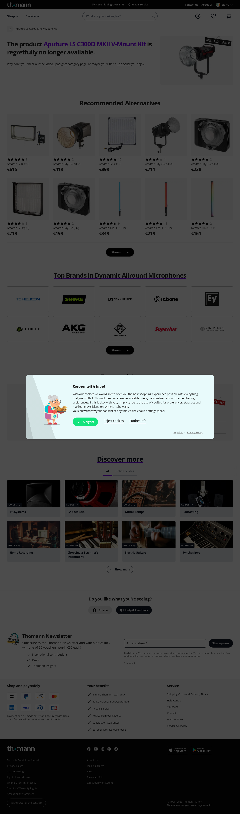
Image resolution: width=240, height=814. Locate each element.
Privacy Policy (195, 432)
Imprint (178, 432)
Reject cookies (114, 421)
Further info (137, 421)
